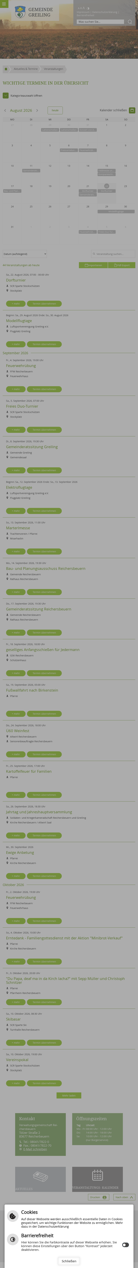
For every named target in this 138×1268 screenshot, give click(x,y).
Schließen (69, 1261)
